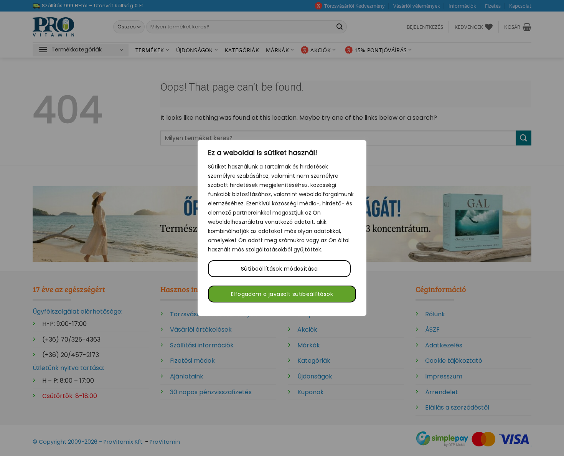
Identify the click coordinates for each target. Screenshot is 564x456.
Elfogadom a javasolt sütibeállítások (282, 294)
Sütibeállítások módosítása (279, 269)
